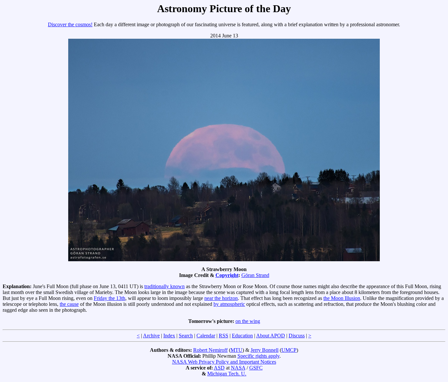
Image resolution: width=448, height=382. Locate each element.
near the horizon (221, 298)
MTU (236, 350)
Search (186, 335)
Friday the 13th (109, 298)
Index (169, 335)
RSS (223, 335)
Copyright (226, 275)
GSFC (256, 368)
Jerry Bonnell (264, 350)
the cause (69, 304)
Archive (151, 335)
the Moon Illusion (341, 298)
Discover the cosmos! (70, 24)
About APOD (270, 335)
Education (242, 335)
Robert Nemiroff (210, 350)
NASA (238, 368)
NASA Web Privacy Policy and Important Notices (224, 362)
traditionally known (164, 286)
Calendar (205, 335)
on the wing (247, 321)
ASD (219, 368)
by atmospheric (229, 304)
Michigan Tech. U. (226, 373)
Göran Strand (255, 275)
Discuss (297, 335)
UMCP (288, 350)
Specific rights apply (258, 356)
